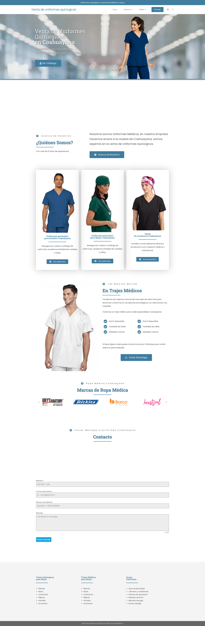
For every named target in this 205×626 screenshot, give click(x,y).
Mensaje (39, 513)
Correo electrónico (44, 491)
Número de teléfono (44, 502)
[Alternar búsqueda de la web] (172, 9)
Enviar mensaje (43, 539)
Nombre (40, 481)
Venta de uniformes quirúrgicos (53, 9)
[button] (38, 402)
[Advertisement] (102, 103)
